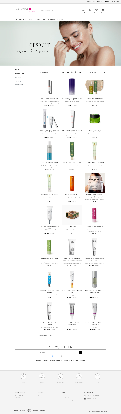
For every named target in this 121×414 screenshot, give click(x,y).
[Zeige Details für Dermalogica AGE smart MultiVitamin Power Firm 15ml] (72, 311)
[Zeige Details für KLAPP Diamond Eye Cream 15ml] (50, 87)
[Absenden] (80, 352)
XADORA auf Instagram (93, 398)
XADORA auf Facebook (93, 395)
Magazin (107, 1)
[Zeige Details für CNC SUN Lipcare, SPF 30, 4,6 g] (72, 183)
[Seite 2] (104, 72)
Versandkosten (104, 411)
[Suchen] (72, 10)
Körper (45, 19)
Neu (16, 19)
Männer (52, 19)
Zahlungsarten (42, 402)
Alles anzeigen (92, 72)
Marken (22, 19)
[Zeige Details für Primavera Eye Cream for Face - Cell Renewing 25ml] (72, 151)
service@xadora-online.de (21, 400)
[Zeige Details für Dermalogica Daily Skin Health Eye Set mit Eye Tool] (50, 119)
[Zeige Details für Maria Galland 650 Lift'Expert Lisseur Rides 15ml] (50, 311)
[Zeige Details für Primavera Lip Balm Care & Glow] (95, 215)
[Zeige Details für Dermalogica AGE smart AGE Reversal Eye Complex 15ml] (95, 311)
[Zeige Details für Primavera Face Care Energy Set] (95, 87)
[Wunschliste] (96, 10)
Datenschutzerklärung (67, 400)
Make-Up (37, 19)
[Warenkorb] (103, 10)
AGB (62, 402)
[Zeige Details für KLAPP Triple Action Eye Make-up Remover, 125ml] (50, 151)
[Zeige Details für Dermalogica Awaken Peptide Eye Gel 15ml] (50, 215)
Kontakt (89, 1)
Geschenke (60, 19)
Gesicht (29, 19)
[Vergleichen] (83, 10)
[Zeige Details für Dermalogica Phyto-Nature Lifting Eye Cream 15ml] (72, 87)
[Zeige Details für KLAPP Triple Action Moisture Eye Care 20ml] (72, 119)
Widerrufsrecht (65, 398)
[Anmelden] (90, 10)
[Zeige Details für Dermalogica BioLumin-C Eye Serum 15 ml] (72, 279)
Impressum (64, 396)
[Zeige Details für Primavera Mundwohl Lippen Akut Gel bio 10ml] (50, 279)
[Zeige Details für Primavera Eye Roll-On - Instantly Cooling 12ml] (50, 183)
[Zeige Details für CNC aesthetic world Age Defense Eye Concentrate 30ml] (95, 279)
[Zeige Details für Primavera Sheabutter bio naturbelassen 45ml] (95, 119)
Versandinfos (41, 400)
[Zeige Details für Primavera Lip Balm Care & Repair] (50, 247)
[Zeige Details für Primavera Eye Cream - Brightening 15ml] (95, 151)
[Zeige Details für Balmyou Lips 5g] (72, 215)
